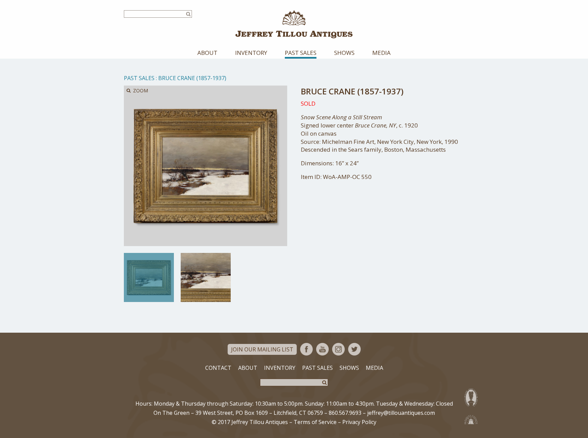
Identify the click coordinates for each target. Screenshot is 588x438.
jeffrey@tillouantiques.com (401, 413)
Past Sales (300, 53)
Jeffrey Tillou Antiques (294, 24)
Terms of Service (315, 422)
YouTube (322, 349)
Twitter (354, 349)
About (207, 53)
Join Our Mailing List (262, 349)
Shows (344, 53)
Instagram (338, 349)
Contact (218, 368)
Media (381, 53)
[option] (149, 277)
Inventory (251, 53)
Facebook (306, 349)
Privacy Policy (359, 422)
